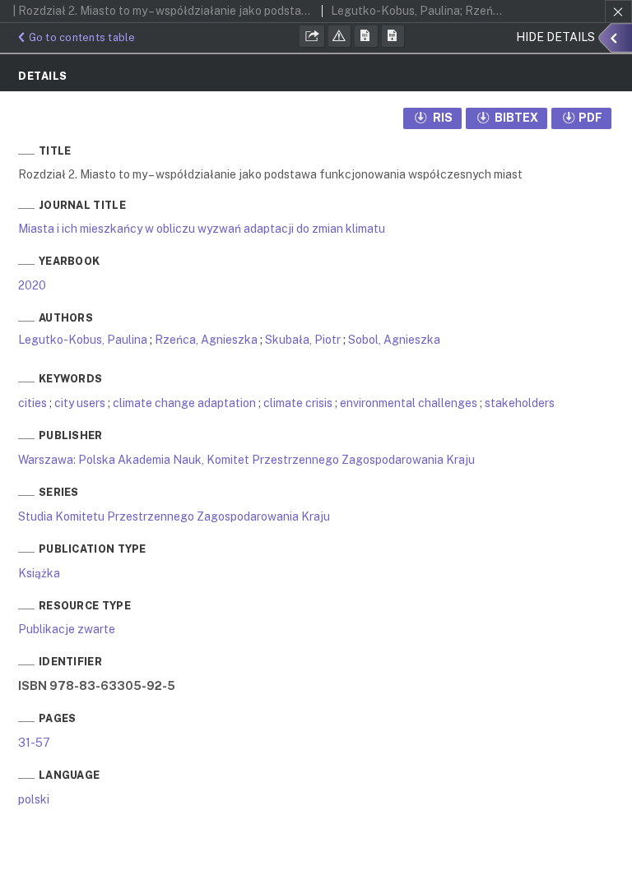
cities (32, 403)
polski (33, 799)
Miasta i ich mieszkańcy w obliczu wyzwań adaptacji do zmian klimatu (201, 228)
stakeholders (520, 403)
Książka (39, 573)
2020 (32, 285)
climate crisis (297, 403)
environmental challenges (408, 403)
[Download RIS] (366, 36)
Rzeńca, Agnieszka (206, 339)
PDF (590, 117)
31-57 (34, 742)
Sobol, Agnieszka (394, 339)
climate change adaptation (184, 403)
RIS (441, 117)
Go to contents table (82, 37)
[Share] (311, 36)
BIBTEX (515, 117)
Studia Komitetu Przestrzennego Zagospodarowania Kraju (174, 516)
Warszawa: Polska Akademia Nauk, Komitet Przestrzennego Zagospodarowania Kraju (246, 459)
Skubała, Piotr (303, 339)
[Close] (618, 11)
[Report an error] (339, 36)
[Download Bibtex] (393, 36)
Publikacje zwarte (66, 629)
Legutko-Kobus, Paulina (82, 339)
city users (79, 403)
